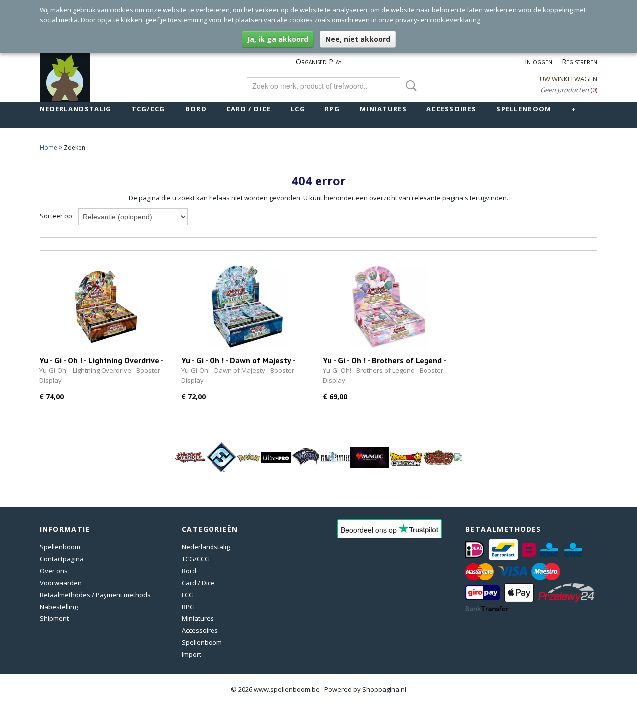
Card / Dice (248, 108)
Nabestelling (59, 606)
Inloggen (538, 61)
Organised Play (318, 61)
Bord (196, 108)
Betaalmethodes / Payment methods (95, 594)
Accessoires (451, 108)
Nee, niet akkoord (357, 39)
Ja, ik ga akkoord (277, 39)
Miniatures (383, 108)
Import (191, 654)
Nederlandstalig (76, 108)
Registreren (579, 61)
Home (48, 147)
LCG (298, 108)
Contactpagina (62, 558)
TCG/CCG (148, 108)
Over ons (54, 570)
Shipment (54, 618)
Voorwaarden (61, 582)
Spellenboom (523, 108)
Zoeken (409, 85)
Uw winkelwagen (568, 78)
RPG (332, 108)
